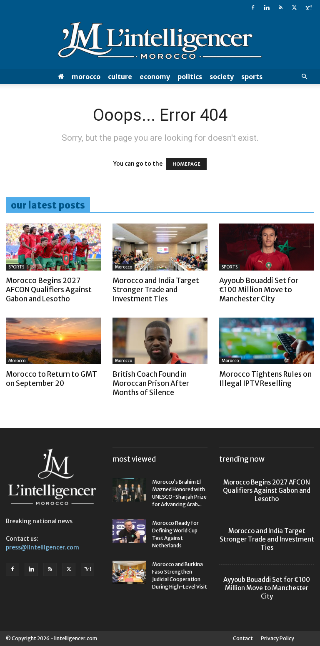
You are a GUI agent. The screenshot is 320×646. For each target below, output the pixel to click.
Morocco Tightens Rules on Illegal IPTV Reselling (265, 379)
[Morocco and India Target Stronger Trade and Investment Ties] (160, 247)
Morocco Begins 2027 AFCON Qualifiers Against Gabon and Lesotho (49, 289)
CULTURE (120, 76)
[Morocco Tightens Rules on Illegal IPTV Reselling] (266, 341)
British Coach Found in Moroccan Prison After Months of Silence (150, 383)
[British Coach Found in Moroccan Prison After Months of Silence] (160, 341)
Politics (190, 76)
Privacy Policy (277, 638)
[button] (304, 77)
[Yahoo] (308, 7)
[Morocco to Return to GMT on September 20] (53, 341)
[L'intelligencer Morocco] (160, 42)
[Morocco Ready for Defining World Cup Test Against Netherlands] (129, 531)
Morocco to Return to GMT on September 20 (51, 379)
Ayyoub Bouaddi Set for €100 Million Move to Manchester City (258, 289)
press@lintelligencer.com (42, 547)
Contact (243, 638)
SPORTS (251, 76)
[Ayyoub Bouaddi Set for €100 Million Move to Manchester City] (266, 247)
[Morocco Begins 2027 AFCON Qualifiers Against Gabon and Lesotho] (53, 247)
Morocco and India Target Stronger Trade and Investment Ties (155, 289)
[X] (294, 7)
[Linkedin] (266, 7)
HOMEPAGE (186, 164)
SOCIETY (222, 76)
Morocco (86, 76)
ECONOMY (155, 76)
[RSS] (280, 7)
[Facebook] (253, 7)
